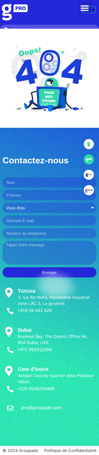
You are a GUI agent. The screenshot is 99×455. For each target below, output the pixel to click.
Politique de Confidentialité (70, 450)
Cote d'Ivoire (33, 369)
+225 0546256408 (35, 388)
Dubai (25, 330)
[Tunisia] (9, 293)
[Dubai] (9, 332)
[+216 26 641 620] (10, 311)
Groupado (28, 450)
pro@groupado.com (41, 407)
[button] (85, 8)
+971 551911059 (34, 349)
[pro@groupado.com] (10, 408)
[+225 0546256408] (10, 389)
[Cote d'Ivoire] (9, 371)
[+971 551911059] (10, 350)
